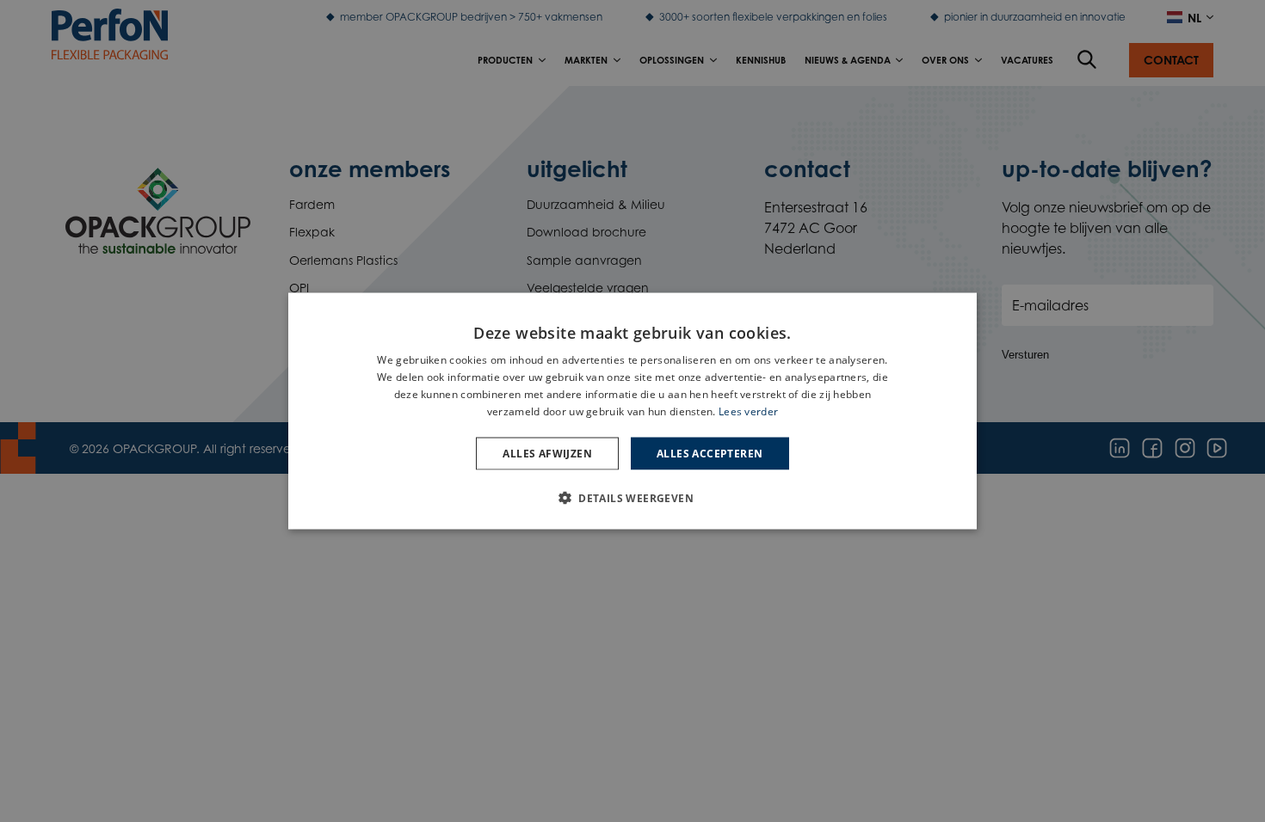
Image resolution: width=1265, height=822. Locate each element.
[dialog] (632, 411)
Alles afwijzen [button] (547, 452)
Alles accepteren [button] (709, 452)
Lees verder (748, 410)
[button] (632, 497)
